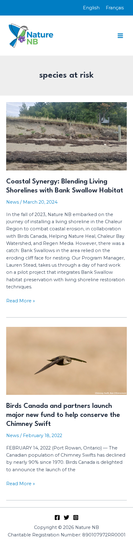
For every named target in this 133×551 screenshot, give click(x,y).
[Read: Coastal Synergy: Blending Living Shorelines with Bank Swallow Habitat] (66, 136)
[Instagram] (76, 517)
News (12, 202)
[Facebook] (57, 517)
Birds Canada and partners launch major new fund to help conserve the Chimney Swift (63, 415)
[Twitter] (66, 517)
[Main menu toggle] (120, 35)
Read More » (20, 301)
